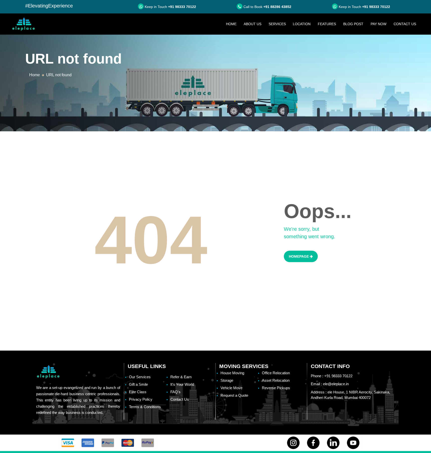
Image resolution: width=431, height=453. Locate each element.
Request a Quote (234, 395)
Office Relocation (276, 373)
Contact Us (405, 24)
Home (233, 24)
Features (327, 24)
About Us (252, 24)
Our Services (140, 377)
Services (277, 24)
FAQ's (175, 392)
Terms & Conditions (145, 407)
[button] (67, 443)
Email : (330, 384)
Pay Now (378, 24)
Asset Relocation (276, 380)
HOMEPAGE (299, 256)
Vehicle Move (231, 388)
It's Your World (182, 384)
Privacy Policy (140, 399)
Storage (226, 380)
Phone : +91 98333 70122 (331, 376)
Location (302, 24)
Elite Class (137, 392)
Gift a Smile (138, 384)
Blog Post (353, 24)
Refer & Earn (181, 377)
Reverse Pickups (276, 388)
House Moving (232, 373)
